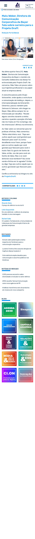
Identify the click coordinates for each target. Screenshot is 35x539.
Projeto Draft (10, 176)
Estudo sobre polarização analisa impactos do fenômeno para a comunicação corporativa (13, 242)
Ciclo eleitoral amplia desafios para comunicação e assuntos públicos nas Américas (15, 258)
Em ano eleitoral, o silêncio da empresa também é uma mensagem (15, 212)
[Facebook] (26, 68)
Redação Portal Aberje (10, 33)
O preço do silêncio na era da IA (13, 204)
